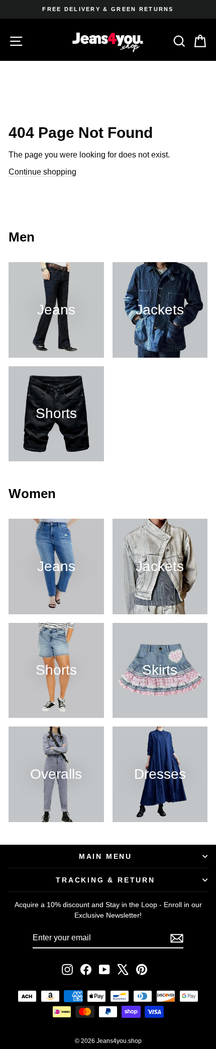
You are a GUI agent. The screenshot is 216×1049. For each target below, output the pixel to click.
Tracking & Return (105, 880)
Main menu (105, 856)
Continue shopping (42, 172)
